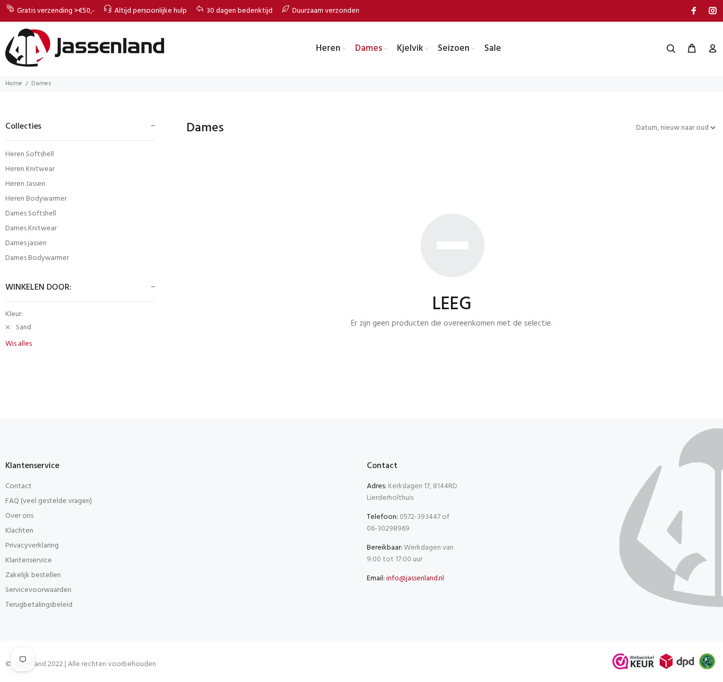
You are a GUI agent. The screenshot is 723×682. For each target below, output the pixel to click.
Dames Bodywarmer (37, 257)
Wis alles (18, 344)
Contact (18, 486)
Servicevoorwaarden (38, 590)
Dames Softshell (30, 214)
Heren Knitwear (30, 169)
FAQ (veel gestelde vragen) (48, 501)
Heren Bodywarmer (36, 199)
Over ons (19, 516)
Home (13, 83)
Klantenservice (28, 560)
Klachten (19, 531)
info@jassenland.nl (415, 578)
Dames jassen (26, 243)
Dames (41, 83)
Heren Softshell (29, 154)
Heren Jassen (25, 184)
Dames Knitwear (31, 228)
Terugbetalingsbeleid (39, 605)
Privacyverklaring (32, 546)
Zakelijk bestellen (33, 575)
